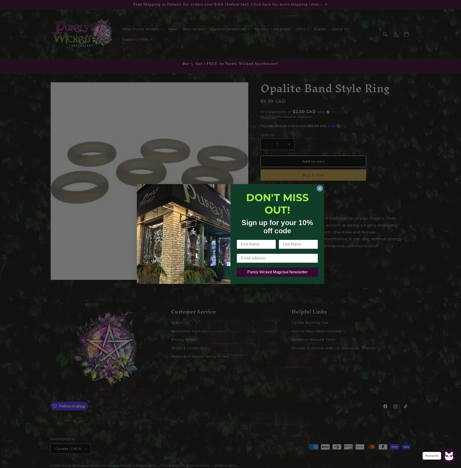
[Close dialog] (319, 188)
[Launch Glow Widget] (449, 456)
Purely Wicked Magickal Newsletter (277, 272)
